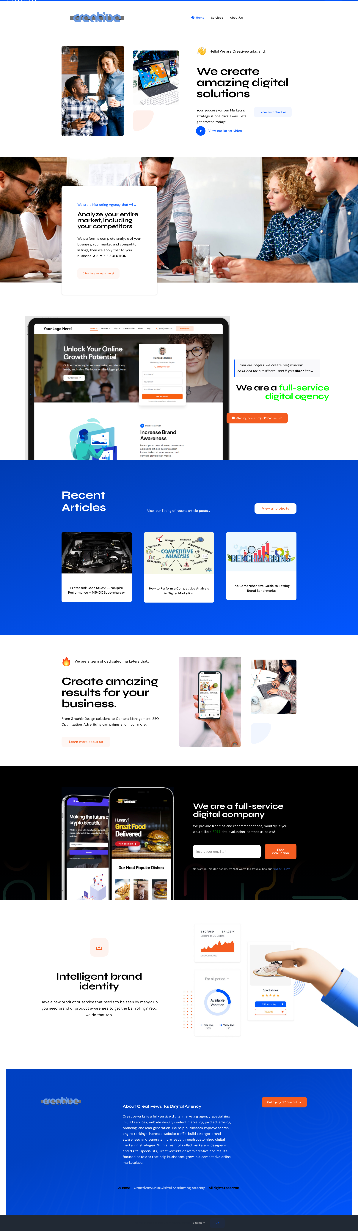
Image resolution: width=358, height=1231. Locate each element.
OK (217, 1222)
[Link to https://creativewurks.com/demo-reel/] (200, 131)
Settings (198, 1222)
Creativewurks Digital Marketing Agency (169, 1188)
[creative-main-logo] (99, 14)
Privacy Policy (281, 869)
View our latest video (225, 131)
